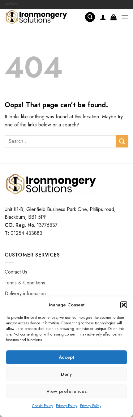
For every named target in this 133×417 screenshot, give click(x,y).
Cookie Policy (42, 406)
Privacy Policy (66, 406)
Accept (67, 357)
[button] (124, 305)
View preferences (66, 391)
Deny (66, 374)
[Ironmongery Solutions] (42, 17)
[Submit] (122, 141)
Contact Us (16, 271)
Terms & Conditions (25, 282)
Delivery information (25, 293)
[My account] (103, 17)
